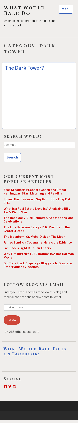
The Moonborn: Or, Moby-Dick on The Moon (34, 237)
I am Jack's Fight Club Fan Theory (27, 248)
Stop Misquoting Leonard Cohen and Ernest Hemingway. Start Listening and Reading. (35, 191)
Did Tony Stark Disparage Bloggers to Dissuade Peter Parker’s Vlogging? (38, 265)
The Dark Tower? (24, 68)
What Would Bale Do (24, 10)
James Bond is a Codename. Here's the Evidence (38, 242)
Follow (12, 320)
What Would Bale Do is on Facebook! (35, 351)
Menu (66, 9)
